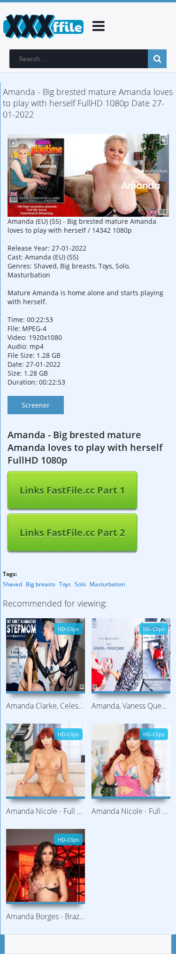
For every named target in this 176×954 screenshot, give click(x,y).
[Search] (157, 58)
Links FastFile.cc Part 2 (72, 532)
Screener (36, 405)
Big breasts (40, 584)
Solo (80, 584)
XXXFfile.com (42, 25)
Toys (65, 584)
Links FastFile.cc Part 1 (72, 490)
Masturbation (107, 584)
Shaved (12, 584)
